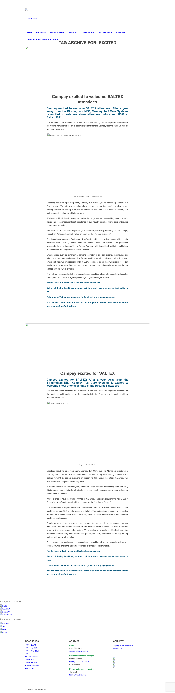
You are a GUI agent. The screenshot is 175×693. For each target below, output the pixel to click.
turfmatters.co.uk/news (89, 282)
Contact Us (117, 648)
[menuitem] (29, 32)
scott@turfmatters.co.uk (79, 651)
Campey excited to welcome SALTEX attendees (87, 99)
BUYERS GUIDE (32, 665)
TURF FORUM (31, 647)
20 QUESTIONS (31, 656)
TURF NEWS (30, 645)
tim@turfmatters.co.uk (78, 674)
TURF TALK (30, 653)
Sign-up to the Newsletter (123, 645)
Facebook (75, 302)
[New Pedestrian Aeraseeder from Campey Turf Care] (87, 68)
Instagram (75, 296)
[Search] (148, 39)
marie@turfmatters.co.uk (79, 661)
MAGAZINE (30, 668)
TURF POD (29, 659)
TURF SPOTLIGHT (32, 650)
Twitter (62, 296)
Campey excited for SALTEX (87, 373)
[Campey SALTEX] (87, 345)
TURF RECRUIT (31, 662)
